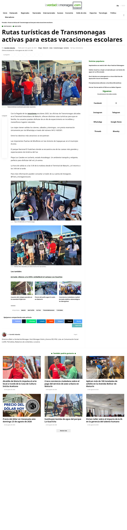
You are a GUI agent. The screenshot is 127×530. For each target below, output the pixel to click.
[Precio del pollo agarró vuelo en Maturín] (46, 288)
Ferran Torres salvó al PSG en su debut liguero (105, 87)
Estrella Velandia (9, 48)
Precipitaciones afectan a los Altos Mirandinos (105, 83)
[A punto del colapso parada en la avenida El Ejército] (22, 288)
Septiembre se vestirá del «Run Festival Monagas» (106, 65)
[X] (6, 6)
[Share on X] (17, 55)
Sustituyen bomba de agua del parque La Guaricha (63, 420)
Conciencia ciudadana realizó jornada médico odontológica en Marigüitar (69, 299)
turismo (66, 48)
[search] (114, 6)
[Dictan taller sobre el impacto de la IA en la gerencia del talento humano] (105, 405)
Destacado (8, 26)
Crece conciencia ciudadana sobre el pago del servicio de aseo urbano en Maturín (62, 384)
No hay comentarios (76, 48)
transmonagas (58, 48)
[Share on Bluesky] (4, 151)
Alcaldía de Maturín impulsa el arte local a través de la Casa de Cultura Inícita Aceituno (20, 384)
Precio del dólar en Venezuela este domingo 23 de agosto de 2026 (19, 420)
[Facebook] (3, 6)
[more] (124, 15)
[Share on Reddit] (29, 55)
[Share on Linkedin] (25, 55)
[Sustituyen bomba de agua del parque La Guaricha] (64, 405)
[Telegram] (13, 6)
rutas (51, 48)
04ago (40, 48)
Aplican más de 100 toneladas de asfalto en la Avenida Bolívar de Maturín (101, 384)
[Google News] (8, 6)
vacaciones (32, 113)
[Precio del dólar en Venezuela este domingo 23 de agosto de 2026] (22, 405)
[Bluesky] (21, 6)
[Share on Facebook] (13, 55)
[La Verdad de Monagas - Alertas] (63, 5)
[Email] (4, 156)
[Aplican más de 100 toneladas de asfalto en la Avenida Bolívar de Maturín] (105, 367)
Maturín (18, 26)
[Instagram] (11, 6)
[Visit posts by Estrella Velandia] (4, 334)
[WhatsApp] (16, 6)
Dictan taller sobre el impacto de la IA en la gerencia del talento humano (104, 420)
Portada (4, 22)
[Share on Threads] (37, 55)
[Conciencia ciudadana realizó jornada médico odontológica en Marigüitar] (70, 288)
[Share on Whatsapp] (21, 55)
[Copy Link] (41, 55)
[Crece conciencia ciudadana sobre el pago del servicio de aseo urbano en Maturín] (64, 367)
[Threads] (18, 6)
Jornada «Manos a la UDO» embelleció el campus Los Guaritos (36, 277)
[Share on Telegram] (33, 55)
